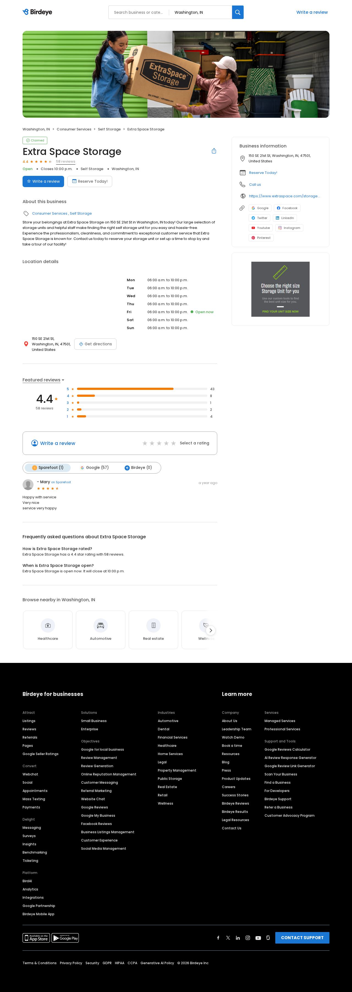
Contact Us (231, 828)
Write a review (312, 12)
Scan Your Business (281, 774)
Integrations (33, 897)
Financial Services (173, 737)
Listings (29, 720)
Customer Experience (99, 840)
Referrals (30, 737)
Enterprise (89, 729)
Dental (163, 729)
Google (262, 208)
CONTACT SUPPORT (302, 938)
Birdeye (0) (141, 467)
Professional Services (282, 729)
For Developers (277, 790)
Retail (162, 795)
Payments (31, 807)
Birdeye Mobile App (38, 914)
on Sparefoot (61, 482)
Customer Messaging (99, 782)
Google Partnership (39, 905)
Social (27, 782)
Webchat (30, 774)
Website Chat (93, 799)
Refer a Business (279, 807)
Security (92, 963)
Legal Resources (235, 820)
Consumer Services (74, 129)
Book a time (232, 745)
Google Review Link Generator (290, 766)
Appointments (35, 790)
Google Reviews (94, 807)
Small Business (94, 720)
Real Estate (167, 787)
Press (226, 770)
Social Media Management (103, 848)
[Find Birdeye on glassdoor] (268, 938)
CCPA (132, 963)
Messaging (32, 827)
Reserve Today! (93, 181)
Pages (28, 745)
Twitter (262, 218)
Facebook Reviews (96, 823)
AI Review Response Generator (290, 757)
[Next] (211, 630)
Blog (225, 762)
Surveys (29, 836)
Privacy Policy (71, 963)
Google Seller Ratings (41, 753)
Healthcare (167, 745)
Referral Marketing (96, 790)
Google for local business (102, 749)
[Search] (238, 12)
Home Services (170, 753)
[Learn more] (280, 289)
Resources (231, 753)
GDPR (107, 963)
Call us (255, 184)
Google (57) (97, 467)
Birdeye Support (278, 799)
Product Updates (236, 778)
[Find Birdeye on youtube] (258, 938)
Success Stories (235, 795)
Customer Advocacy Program (290, 815)
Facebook (290, 208)
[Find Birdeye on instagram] (248, 938)
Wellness (165, 803)
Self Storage (109, 129)
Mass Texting (34, 799)
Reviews (29, 729)
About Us (229, 720)
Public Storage (170, 778)
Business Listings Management (107, 832)
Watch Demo (233, 737)
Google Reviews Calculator (287, 749)
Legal (162, 762)
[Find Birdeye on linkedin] (238, 938)
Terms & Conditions (40, 963)
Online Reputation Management (108, 774)
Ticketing (30, 860)
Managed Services (280, 720)
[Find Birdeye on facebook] (218, 938)
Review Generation (97, 766)
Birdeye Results (235, 811)
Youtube (263, 228)
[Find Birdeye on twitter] (228, 938)
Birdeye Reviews (235, 803)
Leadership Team (236, 729)
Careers (228, 787)
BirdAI (27, 881)
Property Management (177, 770)
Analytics (30, 889)
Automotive (168, 720)
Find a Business (278, 782)
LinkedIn (287, 218)
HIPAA (119, 963)
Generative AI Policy (157, 963)
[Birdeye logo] (38, 12)
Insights (29, 844)
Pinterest (264, 238)
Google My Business (98, 815)
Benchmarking (35, 852)
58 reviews (65, 161)
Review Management (99, 757)
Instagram (292, 228)
